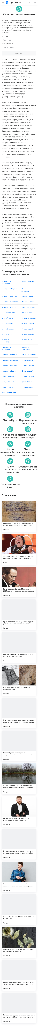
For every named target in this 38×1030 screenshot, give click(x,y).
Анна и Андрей (7, 323)
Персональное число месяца (10, 436)
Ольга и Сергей (27, 340)
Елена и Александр (9, 376)
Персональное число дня (28, 421)
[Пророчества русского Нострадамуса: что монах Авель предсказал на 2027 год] (19, 975)
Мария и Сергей (27, 313)
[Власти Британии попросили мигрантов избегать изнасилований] (19, 746)
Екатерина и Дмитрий (10, 360)
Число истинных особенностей (10, 469)
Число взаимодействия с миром (10, 452)
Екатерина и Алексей (9, 355)
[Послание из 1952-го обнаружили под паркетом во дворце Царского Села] (19, 516)
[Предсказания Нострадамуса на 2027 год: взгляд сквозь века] (19, 647)
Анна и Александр (8, 313)
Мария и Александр (28, 307)
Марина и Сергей (27, 302)
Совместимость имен (10, 485)
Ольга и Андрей (27, 329)
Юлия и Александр (28, 360)
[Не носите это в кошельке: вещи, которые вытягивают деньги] (19, 811)
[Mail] (7, 2)
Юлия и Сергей (27, 387)
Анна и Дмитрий (8, 329)
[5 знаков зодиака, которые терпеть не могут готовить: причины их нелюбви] (19, 844)
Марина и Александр (25, 290)
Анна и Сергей (7, 334)
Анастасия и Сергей (9, 307)
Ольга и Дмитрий (27, 334)
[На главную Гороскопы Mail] (14, 2)
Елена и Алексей (8, 382)
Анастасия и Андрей (9, 296)
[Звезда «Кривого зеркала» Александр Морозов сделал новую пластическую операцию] (19, 549)
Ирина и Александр (9, 393)
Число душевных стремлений (28, 452)
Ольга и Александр (28, 318)
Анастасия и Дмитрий (10, 302)
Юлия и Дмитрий (27, 376)
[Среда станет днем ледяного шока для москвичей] (19, 909)
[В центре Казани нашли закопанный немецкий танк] (19, 680)
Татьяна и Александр (25, 348)
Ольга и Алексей (27, 323)
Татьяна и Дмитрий (28, 355)
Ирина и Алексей (27, 281)
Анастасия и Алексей (9, 289)
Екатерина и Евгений (9, 366)
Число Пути (10, 420)
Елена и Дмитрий (8, 387)
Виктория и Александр (6, 341)
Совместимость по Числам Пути (27, 468)
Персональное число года (28, 436)
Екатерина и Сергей (9, 371)
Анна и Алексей (7, 318)
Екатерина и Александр (6, 348)
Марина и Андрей (27, 296)
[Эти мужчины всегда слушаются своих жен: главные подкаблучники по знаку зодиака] (19, 713)
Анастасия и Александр (6, 282)
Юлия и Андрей (27, 371)
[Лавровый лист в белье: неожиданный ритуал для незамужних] (19, 942)
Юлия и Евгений (27, 382)
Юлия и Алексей (27, 366)
